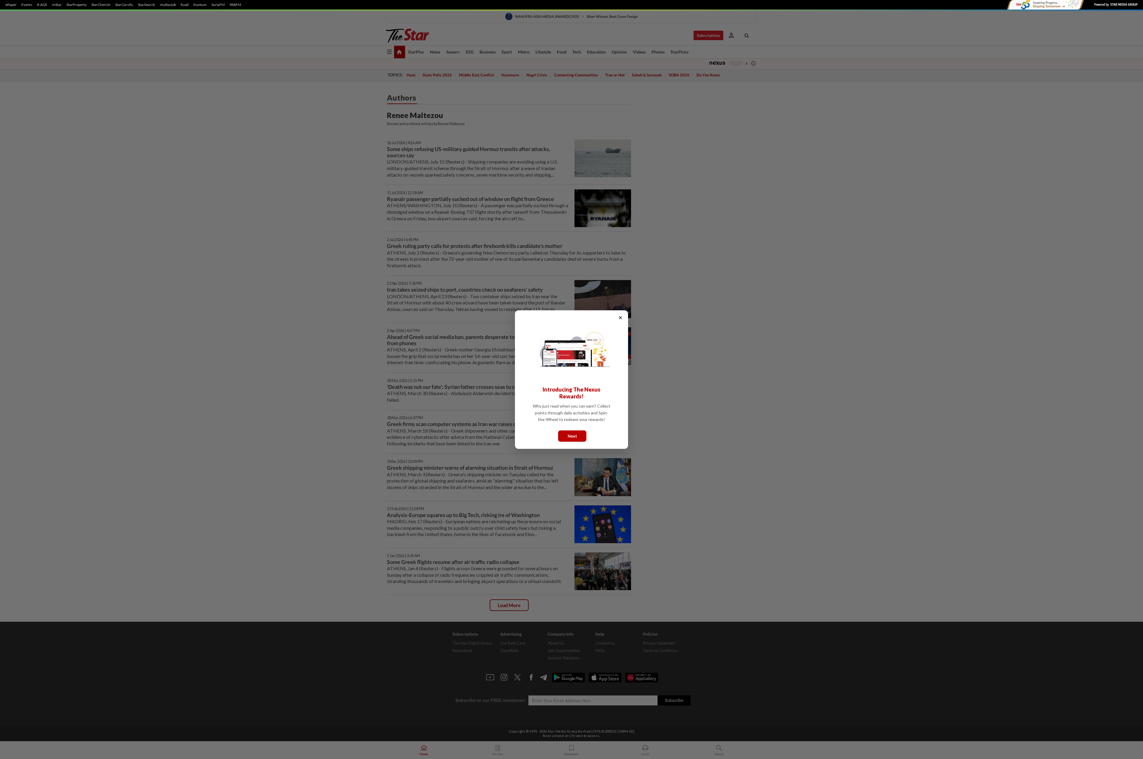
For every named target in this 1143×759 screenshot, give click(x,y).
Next (572, 435)
